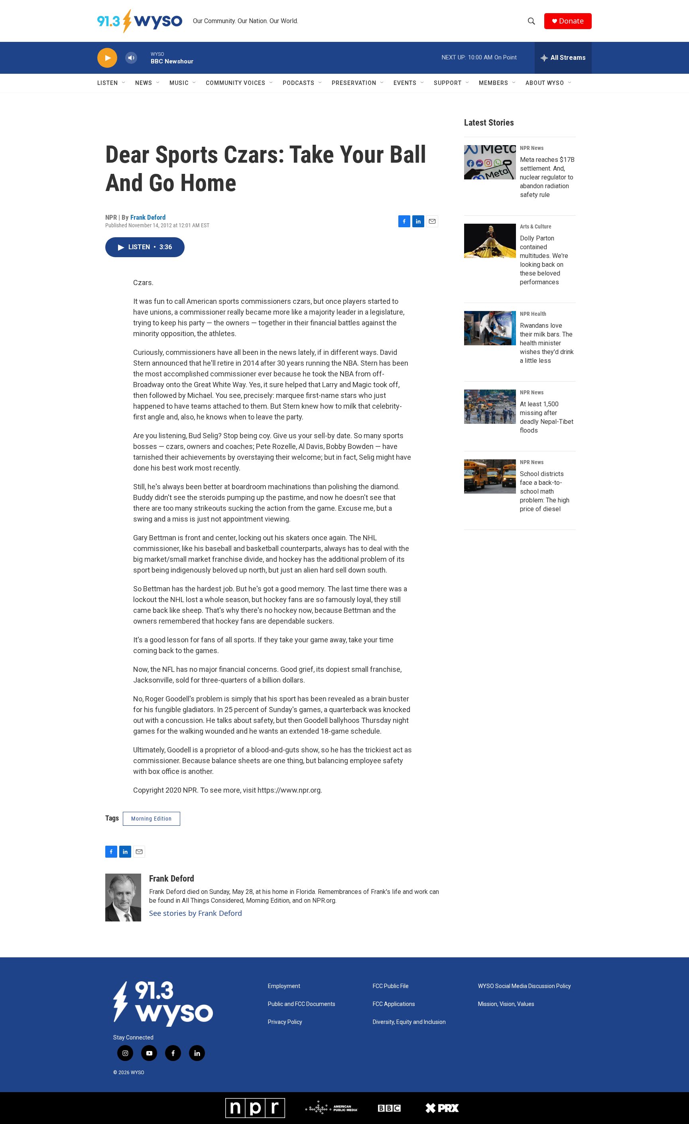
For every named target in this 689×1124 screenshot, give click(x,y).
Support (448, 83)
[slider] (144, 57)
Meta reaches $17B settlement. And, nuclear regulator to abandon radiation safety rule (547, 177)
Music (179, 83)
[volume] (131, 58)
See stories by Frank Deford (195, 913)
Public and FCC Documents (301, 1004)
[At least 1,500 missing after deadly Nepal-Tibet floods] (490, 407)
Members (493, 83)
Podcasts (299, 83)
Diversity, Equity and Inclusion (409, 1022)
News (143, 83)
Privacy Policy (285, 1022)
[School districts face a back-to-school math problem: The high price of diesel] (490, 476)
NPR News (531, 148)
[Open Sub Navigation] (124, 83)
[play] (107, 58)
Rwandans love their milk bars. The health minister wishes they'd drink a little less (547, 343)
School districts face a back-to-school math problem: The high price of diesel (544, 491)
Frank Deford (147, 217)
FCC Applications (394, 1004)
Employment (284, 986)
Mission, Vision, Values (506, 1004)
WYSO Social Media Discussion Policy (524, 986)
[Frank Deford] (123, 897)
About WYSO (545, 83)
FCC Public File (391, 986)
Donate (571, 21)
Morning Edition (151, 818)
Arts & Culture (535, 226)
